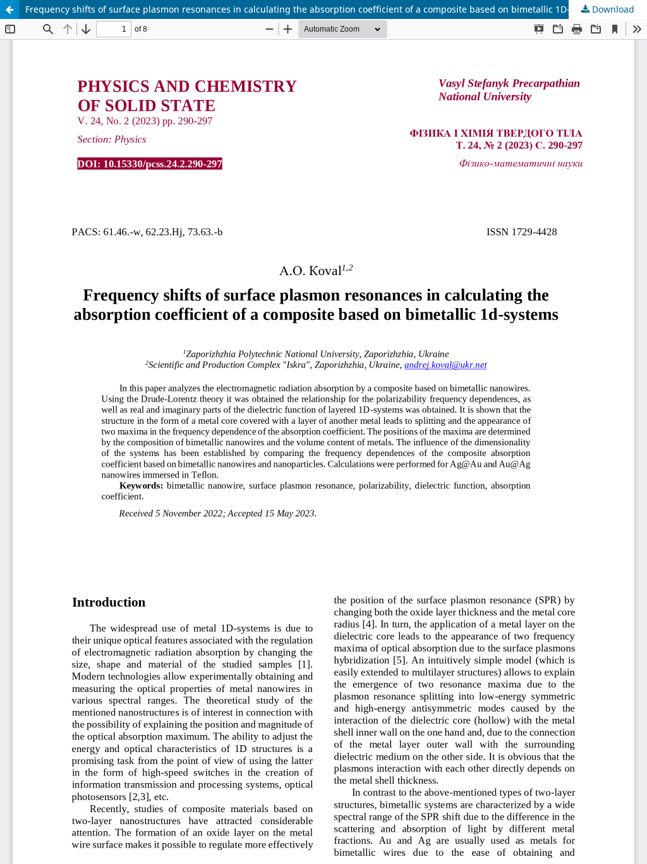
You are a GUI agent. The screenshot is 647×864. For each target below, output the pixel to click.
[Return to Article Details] (9, 9)
